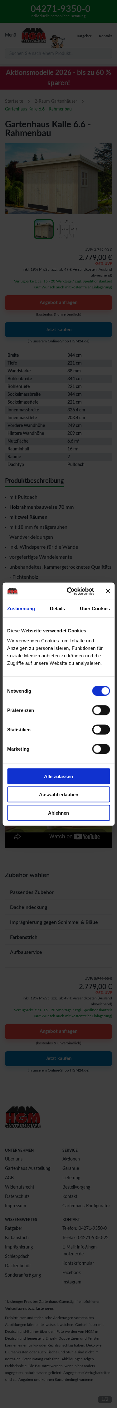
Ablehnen (58, 812)
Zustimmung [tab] (21, 608)
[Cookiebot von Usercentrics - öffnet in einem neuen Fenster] (70, 591)
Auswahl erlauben (58, 794)
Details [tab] (57, 608)
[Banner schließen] (107, 591)
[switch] (101, 710)
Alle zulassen (58, 776)
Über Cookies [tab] (95, 608)
